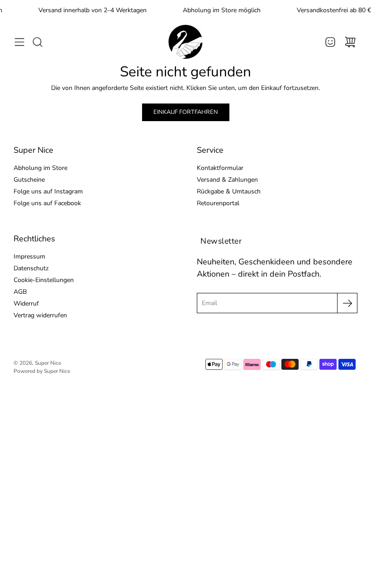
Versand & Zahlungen (227, 179)
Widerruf (26, 303)
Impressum (29, 256)
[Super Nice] (185, 42)
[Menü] (19, 42)
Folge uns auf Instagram (48, 191)
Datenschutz (31, 268)
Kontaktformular (220, 168)
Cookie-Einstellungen (44, 280)
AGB (20, 291)
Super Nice (48, 363)
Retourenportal (218, 203)
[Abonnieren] (347, 303)
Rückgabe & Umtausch (229, 191)
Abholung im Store (40, 168)
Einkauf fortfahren (185, 112)
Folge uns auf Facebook (47, 203)
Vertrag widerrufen (40, 315)
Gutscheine (29, 179)
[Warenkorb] (350, 42)
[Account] (330, 42)
